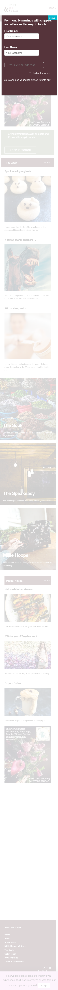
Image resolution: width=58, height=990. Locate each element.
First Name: (11, 31)
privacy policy (12, 83)
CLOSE (52, 17)
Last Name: (11, 47)
